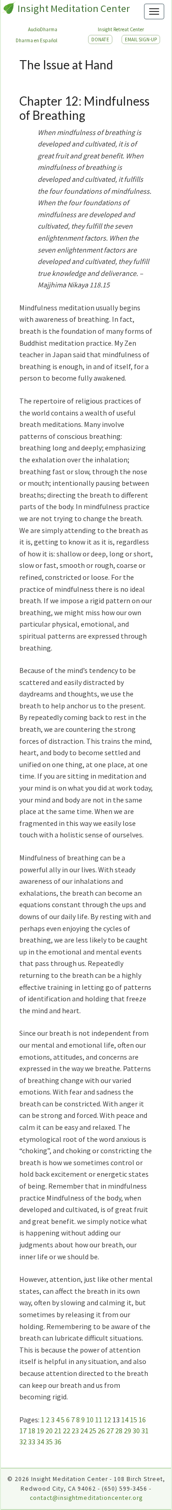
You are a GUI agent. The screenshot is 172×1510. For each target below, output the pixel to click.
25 (92, 1430)
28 (118, 1430)
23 (75, 1430)
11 (98, 1419)
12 (107, 1419)
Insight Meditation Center (73, 8)
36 (57, 1441)
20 (49, 1430)
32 (23, 1441)
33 (31, 1441)
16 (142, 1419)
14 (124, 1419)
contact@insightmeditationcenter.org (86, 1498)
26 (101, 1430)
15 (133, 1419)
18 (31, 1430)
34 (40, 1441)
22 (66, 1430)
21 (57, 1430)
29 (127, 1430)
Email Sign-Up (141, 39)
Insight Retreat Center (121, 29)
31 (145, 1430)
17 (23, 1430)
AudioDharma (42, 29)
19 (40, 1430)
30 (136, 1430)
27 (110, 1430)
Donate (100, 39)
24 (84, 1430)
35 (49, 1441)
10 (90, 1419)
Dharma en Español (36, 40)
